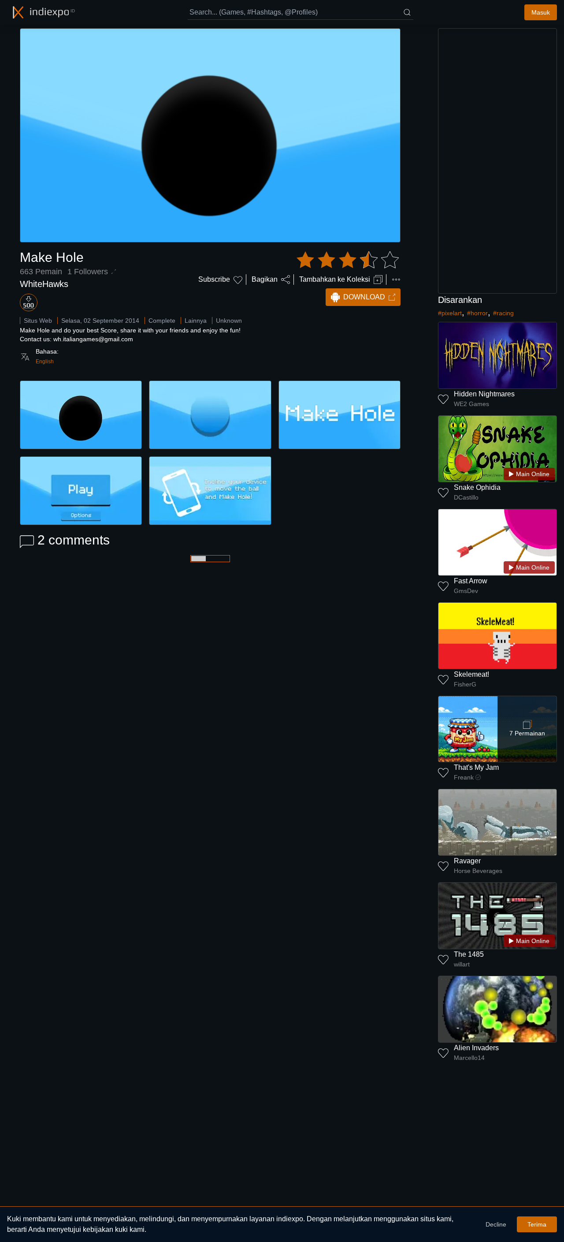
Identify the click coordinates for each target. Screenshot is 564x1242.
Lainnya (196, 320)
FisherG (465, 684)
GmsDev (466, 590)
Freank (464, 777)
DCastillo (466, 497)
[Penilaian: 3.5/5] (348, 260)
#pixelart (450, 313)
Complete (161, 320)
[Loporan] (396, 279)
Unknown (229, 320)
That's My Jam (476, 767)
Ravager (467, 861)
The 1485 (469, 954)
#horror (477, 313)
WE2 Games (471, 403)
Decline (496, 1224)
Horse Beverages (478, 870)
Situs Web (38, 320)
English (45, 361)
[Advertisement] (497, 161)
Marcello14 (469, 1057)
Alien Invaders (476, 1048)
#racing (503, 313)
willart (462, 964)
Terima (536, 1224)
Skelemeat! (471, 674)
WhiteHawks (44, 284)
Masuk (540, 12)
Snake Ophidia (477, 487)
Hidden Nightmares (484, 394)
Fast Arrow (470, 581)
